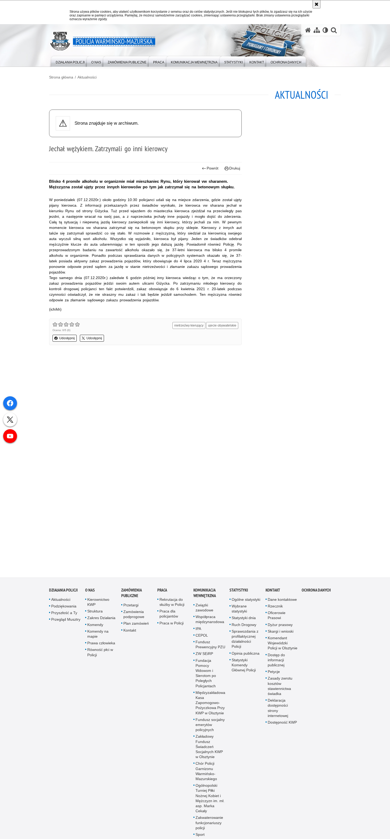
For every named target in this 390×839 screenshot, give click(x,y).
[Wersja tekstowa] (325, 30)
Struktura (95, 612)
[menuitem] (70, 61)
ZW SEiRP (204, 655)
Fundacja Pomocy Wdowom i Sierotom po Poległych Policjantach (206, 674)
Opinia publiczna (245, 654)
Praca (162, 591)
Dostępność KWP (282, 723)
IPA (198, 630)
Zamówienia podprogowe (133, 615)
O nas (90, 591)
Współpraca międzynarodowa (210, 620)
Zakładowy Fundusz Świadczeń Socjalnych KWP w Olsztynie (209, 747)
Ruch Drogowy (244, 626)
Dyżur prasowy (280, 626)
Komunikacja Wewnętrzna (204, 593)
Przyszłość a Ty (64, 614)
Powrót (212, 168)
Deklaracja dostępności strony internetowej (278, 709)
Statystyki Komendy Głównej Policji (244, 666)
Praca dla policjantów (168, 614)
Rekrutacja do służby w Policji (171, 603)
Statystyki (238, 591)
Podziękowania (63, 607)
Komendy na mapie (98, 635)
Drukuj (234, 168)
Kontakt (129, 631)
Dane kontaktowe (282, 600)
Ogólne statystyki (246, 600)
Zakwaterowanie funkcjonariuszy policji (209, 824)
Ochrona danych (316, 591)
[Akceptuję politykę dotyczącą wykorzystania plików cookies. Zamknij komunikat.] (316, 4)
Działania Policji (63, 591)
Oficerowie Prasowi (276, 616)
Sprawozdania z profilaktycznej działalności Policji (245, 640)
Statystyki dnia (244, 619)
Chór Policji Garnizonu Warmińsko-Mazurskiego (206, 772)
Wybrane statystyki (239, 609)
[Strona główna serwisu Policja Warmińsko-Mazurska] (308, 30)
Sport (200, 835)
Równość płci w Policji (100, 653)
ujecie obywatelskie (222, 325)
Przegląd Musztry (65, 620)
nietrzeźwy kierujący (188, 325)
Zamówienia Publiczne (131, 593)
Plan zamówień (136, 624)
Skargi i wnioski (280, 632)
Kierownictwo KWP (98, 603)
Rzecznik (275, 607)
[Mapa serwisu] (317, 30)
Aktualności (87, 77)
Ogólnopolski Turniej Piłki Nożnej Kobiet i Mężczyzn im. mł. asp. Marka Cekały (210, 799)
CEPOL (202, 636)
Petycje (274, 673)
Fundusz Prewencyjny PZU (210, 645)
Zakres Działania (101, 619)
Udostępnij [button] (67, 338)
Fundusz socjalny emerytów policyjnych (210, 726)
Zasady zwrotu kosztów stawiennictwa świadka (280, 687)
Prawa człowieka (101, 644)
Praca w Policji (171, 624)
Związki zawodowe (204, 608)
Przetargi (130, 606)
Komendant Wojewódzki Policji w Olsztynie (282, 644)
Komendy (95, 626)
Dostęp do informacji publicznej (276, 661)
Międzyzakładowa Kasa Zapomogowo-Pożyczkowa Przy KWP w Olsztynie (210, 704)
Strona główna (61, 77)
